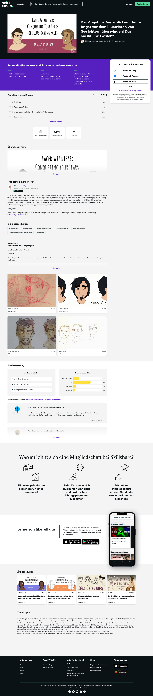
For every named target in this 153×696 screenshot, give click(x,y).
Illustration (40, 232)
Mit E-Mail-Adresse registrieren (130, 90)
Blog (21, 673)
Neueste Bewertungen (53, 399)
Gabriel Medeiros (13, 351)
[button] (26, 4)
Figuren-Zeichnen (79, 228)
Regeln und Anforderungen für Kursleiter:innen (75, 674)
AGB (80, 686)
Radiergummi (13, 228)
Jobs (21, 668)
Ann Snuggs (62, 351)
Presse (22, 670)
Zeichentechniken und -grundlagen (20, 232)
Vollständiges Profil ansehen (17, 215)
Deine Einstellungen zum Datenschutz (96, 686)
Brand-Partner (48, 668)
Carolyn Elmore (13, 308)
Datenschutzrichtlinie (125, 96)
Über (21, 665)
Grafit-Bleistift (27, 228)
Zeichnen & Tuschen (62, 228)
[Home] (7, 4)
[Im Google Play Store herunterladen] (90, 542)
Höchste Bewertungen (15, 399)
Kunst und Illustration (44, 228)
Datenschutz (72, 686)
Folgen (25, 186)
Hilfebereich (70, 670)
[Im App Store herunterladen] (71, 542)
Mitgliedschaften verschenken (99, 665)
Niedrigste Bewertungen (34, 399)
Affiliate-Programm (49, 665)
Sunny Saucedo (63, 308)
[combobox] (56, 4)
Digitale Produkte (95, 668)
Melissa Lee (20, 186)
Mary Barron (17, 413)
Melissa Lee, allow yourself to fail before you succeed (104, 41)
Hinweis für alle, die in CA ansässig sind (77, 688)
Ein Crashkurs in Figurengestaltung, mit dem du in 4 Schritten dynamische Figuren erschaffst (121, 598)
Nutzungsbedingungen (141, 94)
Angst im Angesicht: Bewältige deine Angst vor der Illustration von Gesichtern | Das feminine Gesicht (31, 598)
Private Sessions (95, 670)
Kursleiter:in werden (73, 668)
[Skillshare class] (31, 583)
